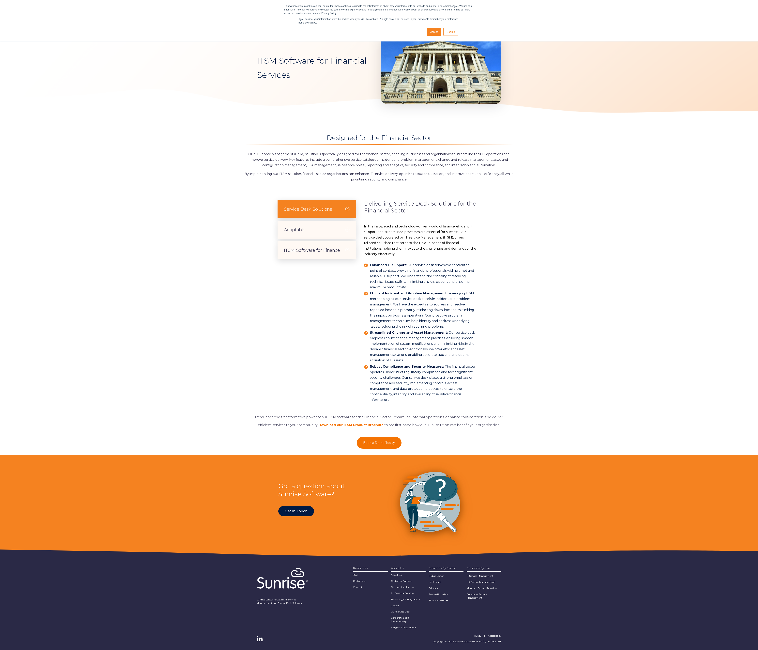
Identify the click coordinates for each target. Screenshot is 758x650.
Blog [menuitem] (355, 574)
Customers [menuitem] (359, 581)
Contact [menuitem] (357, 587)
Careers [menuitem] (395, 605)
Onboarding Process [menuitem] (402, 587)
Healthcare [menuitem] (435, 581)
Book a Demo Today (379, 443)
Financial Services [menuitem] (438, 600)
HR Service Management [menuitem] (481, 581)
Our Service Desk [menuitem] (400, 611)
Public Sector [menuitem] (436, 575)
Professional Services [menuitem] (402, 593)
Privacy (477, 635)
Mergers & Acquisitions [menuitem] (403, 627)
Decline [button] (451, 31)
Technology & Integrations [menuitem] (405, 599)
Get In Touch (296, 511)
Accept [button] (434, 31)
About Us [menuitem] (396, 574)
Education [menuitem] (434, 588)
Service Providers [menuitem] (438, 594)
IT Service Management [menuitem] (480, 575)
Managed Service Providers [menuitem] (482, 588)
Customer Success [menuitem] (401, 581)
